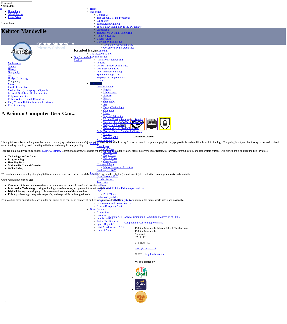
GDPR (100, 80)
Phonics (107, 134)
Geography (109, 101)
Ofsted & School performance (112, 65)
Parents (94, 173)
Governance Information (109, 41)
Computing (109, 110)
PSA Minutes (110, 194)
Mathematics (110, 92)
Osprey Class (110, 161)
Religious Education (114, 125)
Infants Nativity (105, 218)
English (107, 89)
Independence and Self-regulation (114, 200)
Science (107, 95)
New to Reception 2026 (109, 206)
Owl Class (108, 149)
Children (94, 143)
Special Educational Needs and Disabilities (119, 26)
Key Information (98, 56)
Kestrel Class (110, 152)
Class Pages (103, 146)
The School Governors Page (118, 44)
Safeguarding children (108, 23)
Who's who (103, 20)
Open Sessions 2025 (107, 176)
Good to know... (105, 179)
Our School (96, 11)
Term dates (102, 182)
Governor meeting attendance (118, 47)
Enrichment (103, 29)
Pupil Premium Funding (109, 71)
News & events (98, 209)
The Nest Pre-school (100, 53)
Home (93, 8)
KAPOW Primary (51, 150)
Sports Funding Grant (108, 74)
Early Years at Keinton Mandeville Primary (119, 131)
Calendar (101, 215)
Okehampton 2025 (106, 170)
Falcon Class (110, 158)
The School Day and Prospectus (113, 17)
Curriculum (96, 83)
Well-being (102, 50)
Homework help (105, 164)
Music (106, 113)
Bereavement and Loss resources (114, 203)
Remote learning (105, 140)
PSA (99, 191)
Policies (101, 62)
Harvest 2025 (104, 230)
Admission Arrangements (110, 59)
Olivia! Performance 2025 (110, 227)
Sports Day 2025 (105, 224)
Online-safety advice (107, 197)
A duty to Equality (106, 35)
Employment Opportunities (111, 77)
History (107, 98)
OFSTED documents (108, 68)
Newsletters (103, 212)
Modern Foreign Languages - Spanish (123, 119)
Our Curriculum (105, 86)
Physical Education (113, 116)
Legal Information (154, 254)
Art (105, 104)
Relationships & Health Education (121, 128)
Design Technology (113, 107)
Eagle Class (109, 155)
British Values (104, 38)
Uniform (101, 185)
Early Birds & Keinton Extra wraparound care (121, 188)
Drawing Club (110, 137)
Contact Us (102, 14)
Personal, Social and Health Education (123, 122)
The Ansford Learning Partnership (115, 32)
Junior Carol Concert (108, 221)
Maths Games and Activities (118, 167)
